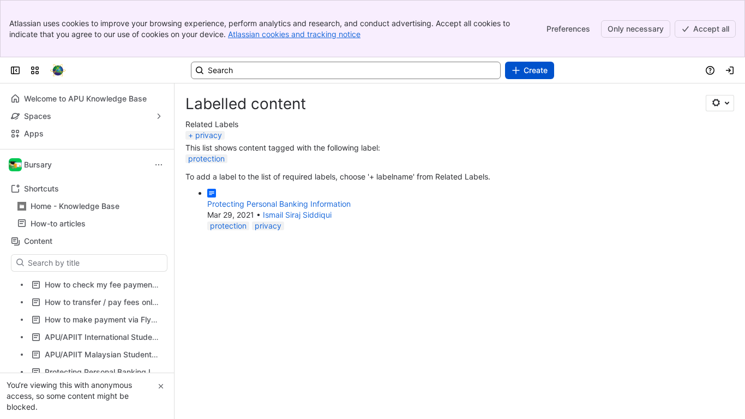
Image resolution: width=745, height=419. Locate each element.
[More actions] (158, 164)
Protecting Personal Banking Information (279, 203)
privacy (208, 135)
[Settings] (720, 103)
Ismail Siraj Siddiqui (297, 214)
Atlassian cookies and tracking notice (294, 34)
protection (206, 158)
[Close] (160, 386)
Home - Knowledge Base (75, 206)
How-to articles (90, 223)
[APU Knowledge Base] (58, 70)
